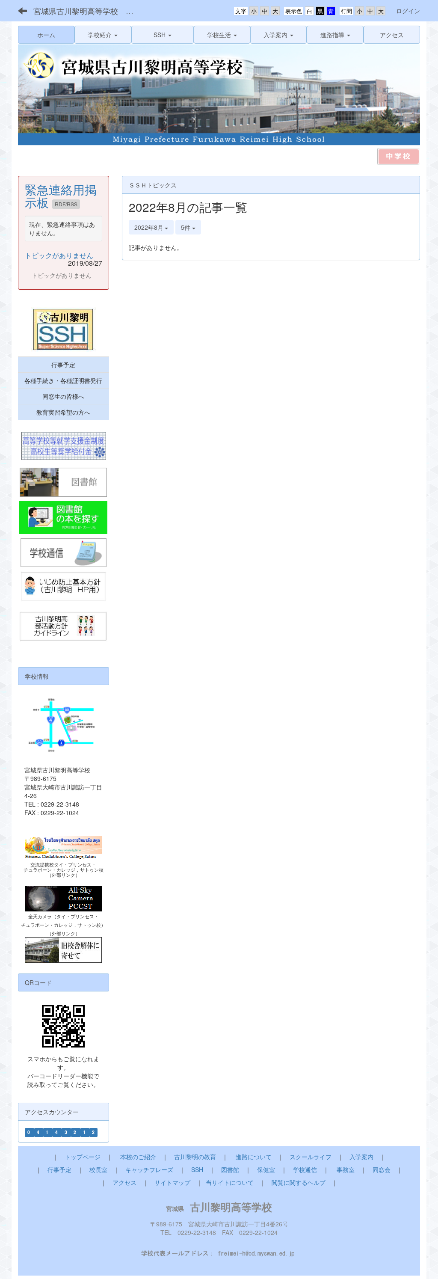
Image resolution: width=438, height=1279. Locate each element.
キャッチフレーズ (149, 1169)
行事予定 (63, 364)
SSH (197, 1169)
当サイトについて (230, 1182)
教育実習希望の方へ (63, 412)
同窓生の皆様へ (63, 396)
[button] (102, 34)
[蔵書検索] (63, 517)
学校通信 (305, 1169)
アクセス (124, 1182)
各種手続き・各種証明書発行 (63, 380)
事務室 (346, 1169)
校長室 (98, 1169)
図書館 (230, 1169)
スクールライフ (310, 1156)
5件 (186, 227)
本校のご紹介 (138, 1156)
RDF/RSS (66, 204)
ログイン (408, 10)
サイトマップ (172, 1182)
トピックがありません (59, 255)
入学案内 (361, 1156)
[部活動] (63, 627)
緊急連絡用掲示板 (61, 196)
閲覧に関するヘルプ (299, 1182)
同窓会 (382, 1169)
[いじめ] (63, 586)
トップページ (83, 1156)
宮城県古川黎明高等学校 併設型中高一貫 (90, 10)
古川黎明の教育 (195, 1156)
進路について (254, 1156)
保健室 (266, 1169)
